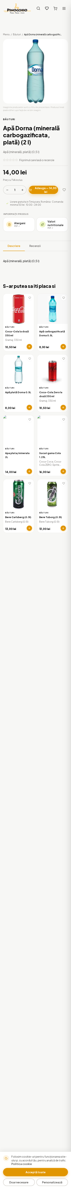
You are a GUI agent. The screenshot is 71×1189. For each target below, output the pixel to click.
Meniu (6, 34)
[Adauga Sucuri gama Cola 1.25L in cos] (63, 471)
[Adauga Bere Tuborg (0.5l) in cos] (63, 528)
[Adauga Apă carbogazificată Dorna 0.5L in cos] (63, 346)
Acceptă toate (36, 1172)
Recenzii (35, 245)
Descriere (14, 245)
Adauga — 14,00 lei (46, 189)
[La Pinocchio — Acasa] (17, 8)
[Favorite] (47, 8)
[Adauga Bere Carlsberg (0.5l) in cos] (29, 528)
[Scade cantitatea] (7, 190)
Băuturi (17, 34)
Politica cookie (21, 1164)
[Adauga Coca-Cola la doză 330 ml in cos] (29, 346)
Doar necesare (18, 1182)
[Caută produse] (38, 8)
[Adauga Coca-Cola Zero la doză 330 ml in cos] (63, 407)
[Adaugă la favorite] (64, 190)
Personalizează (52, 1182)
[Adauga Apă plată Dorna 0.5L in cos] (29, 407)
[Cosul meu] (55, 8)
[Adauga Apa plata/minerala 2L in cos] (29, 471)
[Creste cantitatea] (22, 190)
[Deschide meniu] (64, 8)
